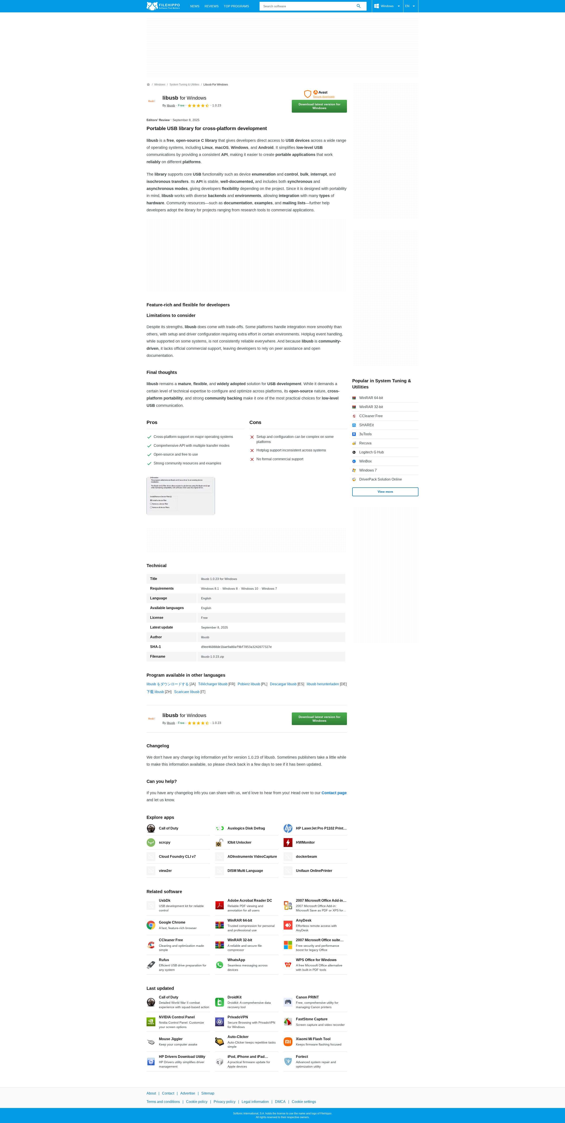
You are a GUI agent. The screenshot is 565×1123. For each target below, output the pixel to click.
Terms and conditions (163, 1102)
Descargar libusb (283, 684)
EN (407, 6)
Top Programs (236, 6)
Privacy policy (224, 1102)
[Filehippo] (163, 6)
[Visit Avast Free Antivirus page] (319, 94)
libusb (184, 98)
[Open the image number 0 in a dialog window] (181, 496)
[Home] (148, 85)
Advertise (187, 1093)
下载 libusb (155, 692)
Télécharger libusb (213, 684)
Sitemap (207, 1093)
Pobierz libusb (249, 684)
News (194, 6)
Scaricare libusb (187, 692)
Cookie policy (196, 1102)
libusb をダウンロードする (168, 684)
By (168, 105)
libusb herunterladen (323, 684)
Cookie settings (304, 1102)
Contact (168, 1093)
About (151, 1093)
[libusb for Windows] (152, 101)
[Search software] (358, 6)
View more (385, 491)
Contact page (334, 793)
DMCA (280, 1102)
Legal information (255, 1102)
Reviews (211, 6)
